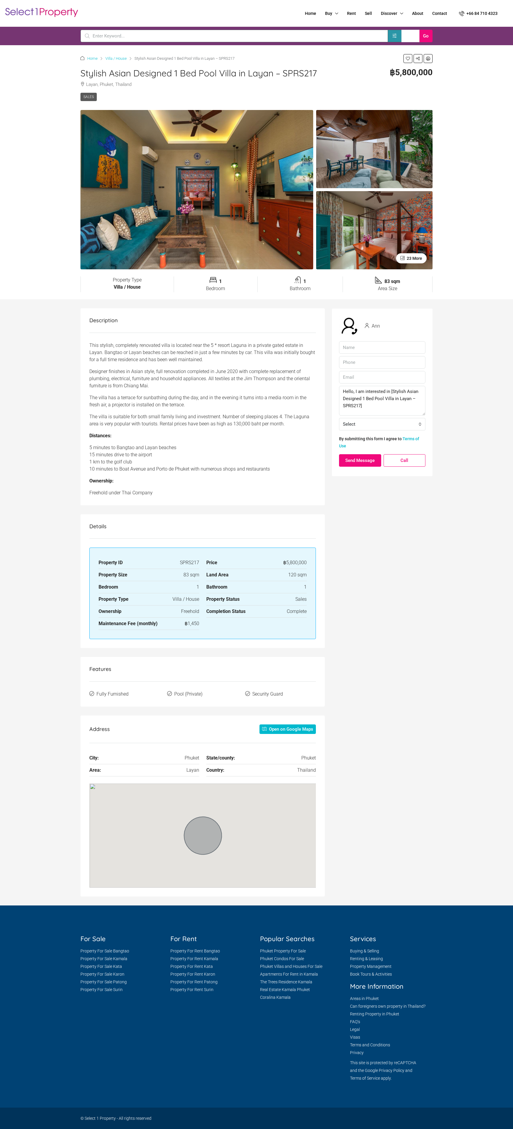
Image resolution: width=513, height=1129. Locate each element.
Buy (328, 13)
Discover (389, 13)
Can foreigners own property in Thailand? (387, 1006)
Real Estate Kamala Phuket (285, 989)
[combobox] (382, 424)
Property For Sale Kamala (103, 958)
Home (310, 13)
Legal (355, 1029)
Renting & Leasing (366, 958)
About (417, 13)
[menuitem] (478, 13)
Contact (439, 13)
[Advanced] (395, 36)
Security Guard (267, 694)
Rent (351, 13)
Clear (410, 36)
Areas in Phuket (364, 998)
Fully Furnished (112, 694)
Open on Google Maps (290, 729)
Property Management (371, 966)
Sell (368, 13)
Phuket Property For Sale (283, 951)
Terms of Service (365, 1078)
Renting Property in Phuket (374, 1014)
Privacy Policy (391, 1070)
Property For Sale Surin (101, 989)
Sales (88, 97)
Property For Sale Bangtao (104, 951)
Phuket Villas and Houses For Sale (291, 966)
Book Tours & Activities (371, 974)
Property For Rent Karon (192, 974)
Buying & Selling (364, 951)
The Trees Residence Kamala (286, 981)
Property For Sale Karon (102, 974)
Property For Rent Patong (194, 981)
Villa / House (116, 58)
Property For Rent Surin (191, 989)
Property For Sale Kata (101, 966)
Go (426, 36)
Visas (355, 1037)
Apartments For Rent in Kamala (289, 974)
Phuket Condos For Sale (282, 958)
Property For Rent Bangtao (195, 951)
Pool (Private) (188, 694)
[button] (407, 58)
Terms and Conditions (370, 1044)
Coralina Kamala (275, 997)
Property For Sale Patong (103, 981)
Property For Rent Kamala (194, 958)
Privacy (357, 1052)
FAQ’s (355, 1021)
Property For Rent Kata (191, 966)
